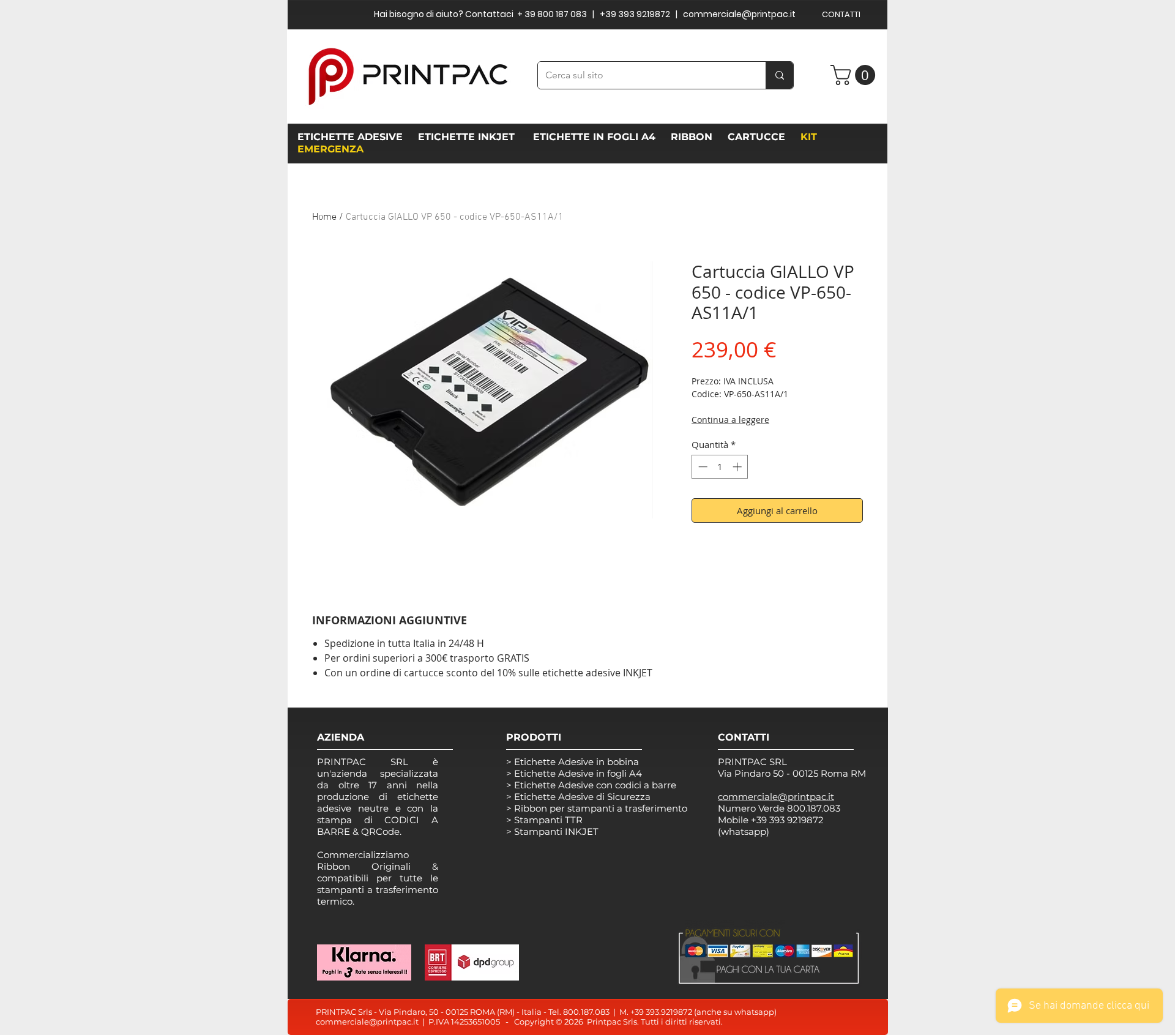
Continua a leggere (730, 419)
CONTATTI (841, 14)
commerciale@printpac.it (367, 1021)
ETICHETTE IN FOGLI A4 (594, 137)
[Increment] (738, 466)
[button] (855, 75)
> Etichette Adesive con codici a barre (591, 785)
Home (324, 217)
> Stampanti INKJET (552, 831)
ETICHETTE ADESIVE (350, 137)
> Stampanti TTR (544, 820)
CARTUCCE (759, 137)
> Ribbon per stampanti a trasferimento (596, 808)
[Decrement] (701, 466)
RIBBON (694, 137)
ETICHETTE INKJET (468, 137)
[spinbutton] (720, 466)
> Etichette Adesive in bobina (572, 762)
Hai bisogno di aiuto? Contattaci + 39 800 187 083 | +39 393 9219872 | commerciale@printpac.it (585, 14)
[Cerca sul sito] (779, 75)
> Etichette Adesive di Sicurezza (578, 796)
